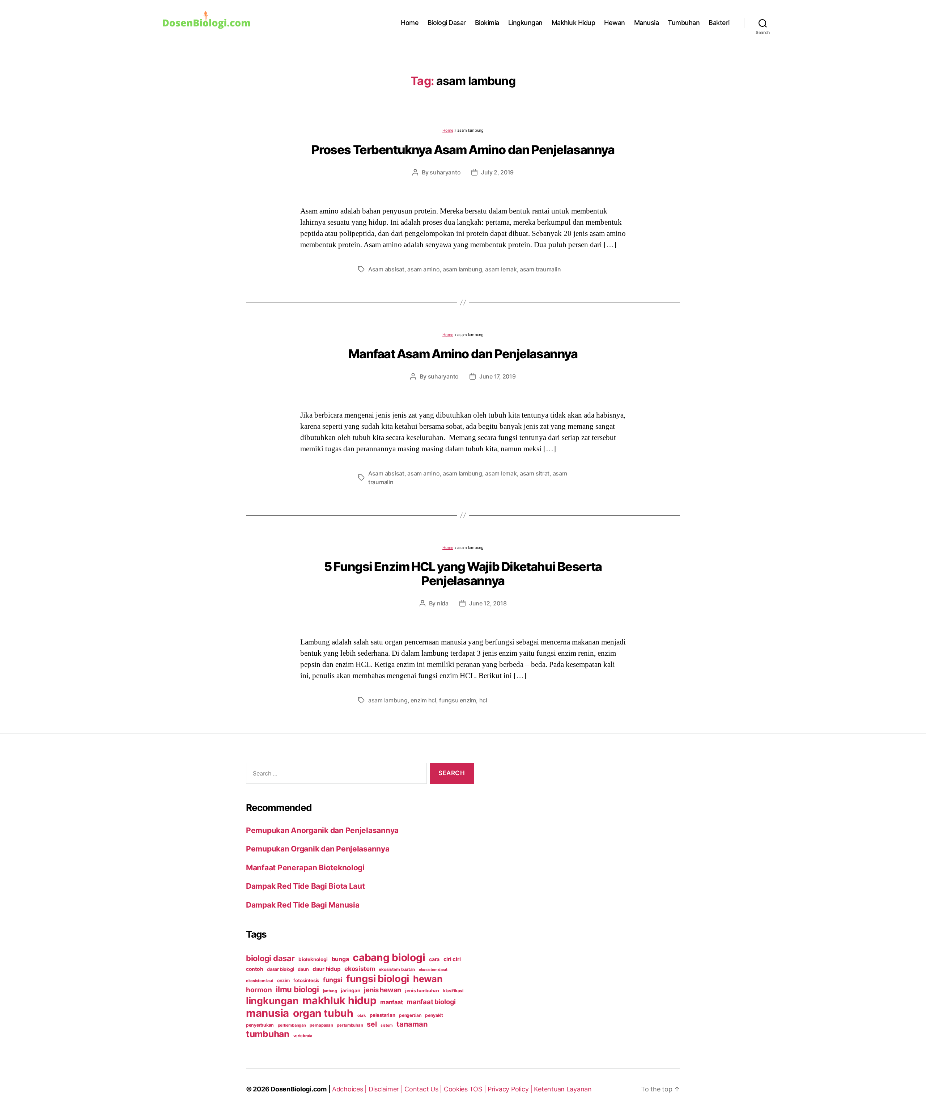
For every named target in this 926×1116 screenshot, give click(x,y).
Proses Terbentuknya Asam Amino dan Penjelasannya (462, 149)
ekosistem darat (433, 969)
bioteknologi (313, 959)
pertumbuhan (350, 1025)
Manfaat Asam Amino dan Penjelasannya (462, 353)
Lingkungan (525, 22)
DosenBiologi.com (299, 1089)
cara (434, 959)
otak (361, 1015)
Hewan (614, 22)
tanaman (412, 1023)
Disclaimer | (387, 1089)
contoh (254, 969)
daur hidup (326, 968)
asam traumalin (540, 269)
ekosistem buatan (397, 969)
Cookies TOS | (466, 1089)
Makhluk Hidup (573, 22)
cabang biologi (389, 957)
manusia (267, 1013)
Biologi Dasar (447, 22)
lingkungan (272, 1000)
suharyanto (445, 172)
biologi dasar (270, 958)
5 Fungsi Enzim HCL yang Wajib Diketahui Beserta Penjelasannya (463, 573)
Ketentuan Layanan (562, 1089)
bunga (340, 959)
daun (303, 969)
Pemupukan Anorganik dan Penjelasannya (322, 830)
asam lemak (501, 269)
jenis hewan (382, 990)
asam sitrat (534, 473)
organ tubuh (323, 1013)
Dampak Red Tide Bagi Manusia (302, 904)
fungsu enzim (457, 700)
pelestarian (382, 1015)
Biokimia (487, 22)
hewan (428, 978)
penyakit (434, 1015)
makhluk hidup (339, 1000)
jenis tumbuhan (422, 990)
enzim (283, 980)
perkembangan (292, 1025)
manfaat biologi (431, 1002)
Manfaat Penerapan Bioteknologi (305, 867)
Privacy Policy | (511, 1089)
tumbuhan (267, 1033)
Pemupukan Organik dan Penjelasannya (318, 848)
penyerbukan (260, 1025)
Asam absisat (386, 269)
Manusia (646, 22)
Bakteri (719, 22)
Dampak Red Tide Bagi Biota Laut (305, 886)
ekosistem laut (259, 980)
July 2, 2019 (497, 172)
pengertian (410, 1015)
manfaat (391, 1002)
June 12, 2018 (488, 603)
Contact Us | (424, 1089)
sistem (386, 1025)
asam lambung (462, 269)
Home (410, 22)
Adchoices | (350, 1089)
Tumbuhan (684, 22)
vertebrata (302, 1035)
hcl (483, 700)
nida (443, 603)
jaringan (350, 990)
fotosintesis (306, 980)
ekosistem (359, 968)
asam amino (423, 269)
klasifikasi (453, 990)
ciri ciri (452, 959)
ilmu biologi (297, 989)
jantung (330, 990)
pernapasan (321, 1025)
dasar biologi (280, 969)
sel (372, 1024)
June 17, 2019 (497, 376)
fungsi (332, 980)
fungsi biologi (377, 979)
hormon (259, 990)
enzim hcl (423, 700)
